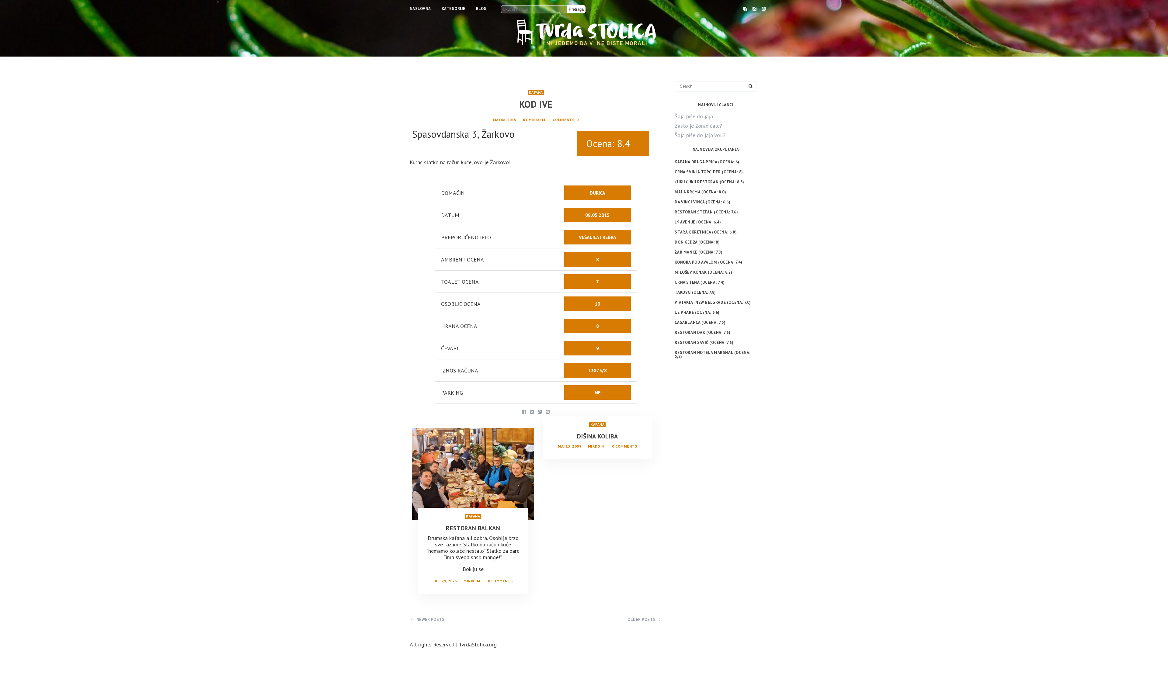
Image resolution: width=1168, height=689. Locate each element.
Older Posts (641, 619)
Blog (481, 8)
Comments (563, 119)
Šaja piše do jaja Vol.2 (700, 135)
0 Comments (500, 581)
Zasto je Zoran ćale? (698, 125)
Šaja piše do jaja (694, 116)
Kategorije (453, 8)
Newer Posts (429, 619)
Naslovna (420, 8)
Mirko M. (537, 119)
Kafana (536, 92)
